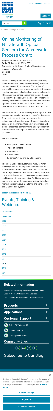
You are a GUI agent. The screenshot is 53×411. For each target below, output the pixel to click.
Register (38, 3)
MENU (44, 16)
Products (11, 305)
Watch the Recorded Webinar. (16, 193)
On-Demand (7, 211)
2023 (4, 230)
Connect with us (16, 330)
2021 (4, 240)
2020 (4, 244)
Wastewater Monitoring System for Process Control (24, 291)
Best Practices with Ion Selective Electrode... (21, 294)
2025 (4, 221)
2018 (4, 254)
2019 (4, 249)
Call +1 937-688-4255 (18, 325)
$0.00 (46, 23)
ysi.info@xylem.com (17, 335)
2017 (4, 259)
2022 (4, 235)
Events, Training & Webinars (13, 30)
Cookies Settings (26, 393)
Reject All (26, 400)
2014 (4, 273)
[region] (26, 391)
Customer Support (17, 318)
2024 (4, 226)
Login (31, 3)
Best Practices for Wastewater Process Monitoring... (24, 297)
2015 (4, 268)
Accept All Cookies (26, 407)
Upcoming (6, 216)
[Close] (50, 375)
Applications (13, 312)
